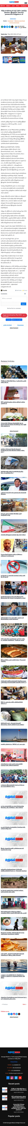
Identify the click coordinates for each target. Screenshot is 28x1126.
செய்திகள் (10, 21)
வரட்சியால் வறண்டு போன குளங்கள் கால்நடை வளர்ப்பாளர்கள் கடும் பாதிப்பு (12, 891)
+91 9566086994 (15, 1070)
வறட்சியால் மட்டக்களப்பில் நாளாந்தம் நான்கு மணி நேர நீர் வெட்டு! (13, 576)
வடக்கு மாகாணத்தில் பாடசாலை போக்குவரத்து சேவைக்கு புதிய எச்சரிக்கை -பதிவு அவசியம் (12, 806)
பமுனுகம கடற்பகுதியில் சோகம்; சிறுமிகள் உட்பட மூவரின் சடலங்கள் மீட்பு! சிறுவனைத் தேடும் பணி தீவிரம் (13, 976)
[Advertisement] (14, 82)
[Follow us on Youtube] (19, 1014)
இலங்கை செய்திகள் (20, 21)
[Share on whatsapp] (2, 27)
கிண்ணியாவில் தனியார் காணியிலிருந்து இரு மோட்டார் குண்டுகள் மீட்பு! (12, 472)
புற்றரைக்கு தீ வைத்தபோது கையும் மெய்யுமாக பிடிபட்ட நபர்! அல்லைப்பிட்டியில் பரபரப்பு (14, 998)
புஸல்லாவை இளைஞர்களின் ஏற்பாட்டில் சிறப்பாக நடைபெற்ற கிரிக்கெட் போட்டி (12, 785)
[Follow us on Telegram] (9, 1014)
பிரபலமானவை (20, 325)
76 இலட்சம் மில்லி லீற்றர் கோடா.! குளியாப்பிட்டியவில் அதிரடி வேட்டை (18, 1089)
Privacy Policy (14, 1061)
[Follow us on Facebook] (11, 1014)
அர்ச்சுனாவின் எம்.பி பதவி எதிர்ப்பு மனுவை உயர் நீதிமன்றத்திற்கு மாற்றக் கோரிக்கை (12, 618)
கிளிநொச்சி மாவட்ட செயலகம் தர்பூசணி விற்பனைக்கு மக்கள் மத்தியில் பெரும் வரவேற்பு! (12, 723)
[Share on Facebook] (5, 27)
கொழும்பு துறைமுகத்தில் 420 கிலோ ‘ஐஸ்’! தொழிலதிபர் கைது (11, 514)
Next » (24, 1004)
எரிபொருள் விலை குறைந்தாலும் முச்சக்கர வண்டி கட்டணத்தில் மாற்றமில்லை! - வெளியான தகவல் (13, 639)
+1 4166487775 (16, 1064)
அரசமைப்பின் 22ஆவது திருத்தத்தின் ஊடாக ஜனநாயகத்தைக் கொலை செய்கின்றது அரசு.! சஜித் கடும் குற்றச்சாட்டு (13, 424)
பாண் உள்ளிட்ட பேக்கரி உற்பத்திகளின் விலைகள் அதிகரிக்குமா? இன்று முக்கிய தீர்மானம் (12, 954)
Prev (1, 565)
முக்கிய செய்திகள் (7, 325)
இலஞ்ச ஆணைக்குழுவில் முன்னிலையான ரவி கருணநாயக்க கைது (12, 849)
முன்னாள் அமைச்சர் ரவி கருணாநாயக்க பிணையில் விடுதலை (13, 493)
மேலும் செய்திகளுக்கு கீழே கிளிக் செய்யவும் (12, 315)
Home (5, 21)
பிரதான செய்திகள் (14, 22)
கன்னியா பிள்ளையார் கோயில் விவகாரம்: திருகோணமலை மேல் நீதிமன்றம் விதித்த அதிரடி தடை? (13, 450)
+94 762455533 (16, 1067)
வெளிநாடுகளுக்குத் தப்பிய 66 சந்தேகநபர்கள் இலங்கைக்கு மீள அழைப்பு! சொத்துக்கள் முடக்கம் (13, 597)
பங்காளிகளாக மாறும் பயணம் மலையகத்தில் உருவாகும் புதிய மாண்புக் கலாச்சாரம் (12, 764)
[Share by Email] (12, 27)
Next (27, 565)
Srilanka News (13, 18)
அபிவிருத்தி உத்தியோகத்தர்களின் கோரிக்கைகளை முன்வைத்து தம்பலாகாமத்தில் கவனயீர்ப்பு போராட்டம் (13, 681)
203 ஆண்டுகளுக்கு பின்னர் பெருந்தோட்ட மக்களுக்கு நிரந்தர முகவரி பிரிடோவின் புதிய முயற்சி (14, 912)
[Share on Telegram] (10, 27)
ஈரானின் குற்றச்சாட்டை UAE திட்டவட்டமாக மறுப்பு (13, 744)
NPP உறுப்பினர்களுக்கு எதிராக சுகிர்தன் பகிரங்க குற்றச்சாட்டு (13, 402)
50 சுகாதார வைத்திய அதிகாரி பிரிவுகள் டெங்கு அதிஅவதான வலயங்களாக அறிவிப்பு (12, 933)
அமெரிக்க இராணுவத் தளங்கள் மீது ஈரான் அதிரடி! (13, 534)
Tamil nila (4, 34)
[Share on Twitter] (7, 27)
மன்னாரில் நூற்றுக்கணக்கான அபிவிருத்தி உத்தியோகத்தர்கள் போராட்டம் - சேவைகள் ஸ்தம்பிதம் (14, 870)
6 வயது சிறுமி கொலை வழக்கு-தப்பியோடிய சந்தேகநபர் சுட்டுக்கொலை (11, 555)
